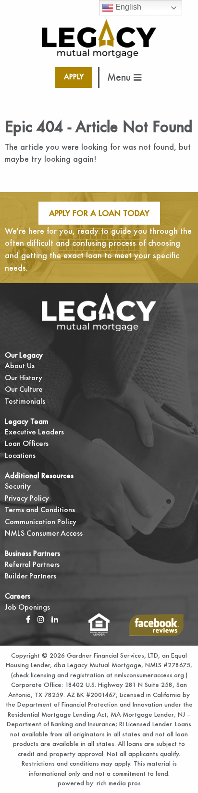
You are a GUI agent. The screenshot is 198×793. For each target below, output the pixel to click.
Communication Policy (40, 521)
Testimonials (25, 401)
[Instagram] (41, 619)
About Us (20, 365)
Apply (74, 76)
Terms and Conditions (40, 509)
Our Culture (24, 389)
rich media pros (118, 783)
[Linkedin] (55, 619)
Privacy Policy (27, 498)
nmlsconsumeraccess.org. (150, 675)
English (127, 7)
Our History (23, 377)
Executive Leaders (34, 431)
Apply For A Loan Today (99, 213)
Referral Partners (32, 564)
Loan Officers (27, 443)
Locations (20, 455)
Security (18, 486)
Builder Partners (30, 575)
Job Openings (27, 607)
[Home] (99, 37)
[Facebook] (28, 619)
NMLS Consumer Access (44, 533)
